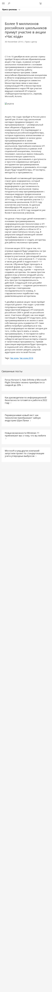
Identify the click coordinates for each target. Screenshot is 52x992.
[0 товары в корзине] (41, 3)
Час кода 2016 (26, 358)
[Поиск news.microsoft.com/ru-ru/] (9, 3)
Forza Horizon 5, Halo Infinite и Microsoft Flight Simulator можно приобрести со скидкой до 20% (26, 382)
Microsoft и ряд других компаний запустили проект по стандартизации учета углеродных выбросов (24, 453)
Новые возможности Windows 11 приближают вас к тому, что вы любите (25, 434)
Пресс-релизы (10, 9)
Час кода (14, 358)
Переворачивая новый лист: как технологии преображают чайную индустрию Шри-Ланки (23, 418)
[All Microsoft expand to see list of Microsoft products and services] (3, 3)
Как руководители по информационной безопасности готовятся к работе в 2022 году (26, 400)
